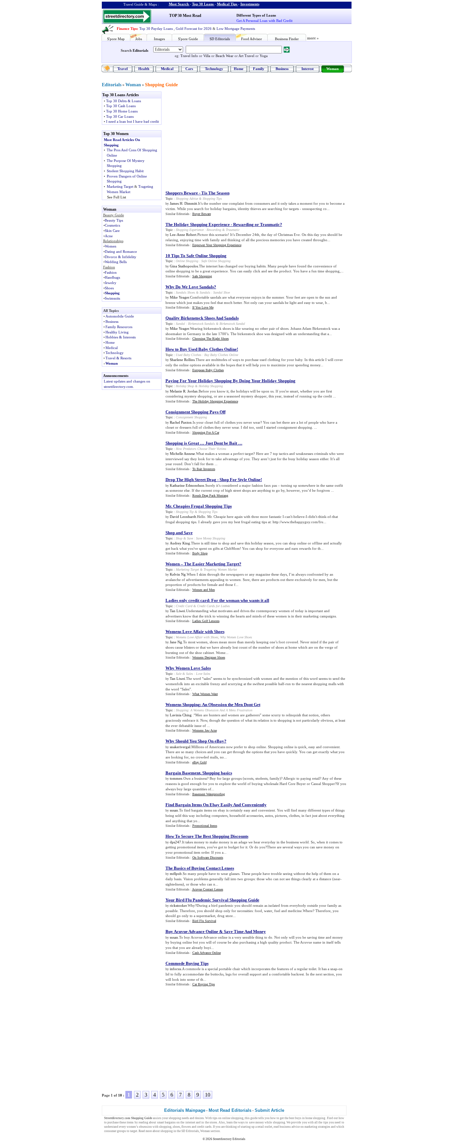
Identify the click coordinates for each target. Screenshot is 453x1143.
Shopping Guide (161, 84)
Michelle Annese (182, 454)
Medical (167, 69)
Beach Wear (224, 56)
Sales (189, 674)
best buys (295, 1118)
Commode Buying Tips (187, 963)
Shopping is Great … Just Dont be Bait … (203, 443)
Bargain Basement (182, 772)
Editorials (140, 50)
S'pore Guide (188, 39)
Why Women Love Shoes (236, 637)
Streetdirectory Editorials (229, 1139)
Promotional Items (204, 825)
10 (120, 1095)
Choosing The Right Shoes (210, 338)
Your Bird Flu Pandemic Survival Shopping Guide (212, 899)
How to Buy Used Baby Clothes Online (201, 349)
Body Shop (200, 553)
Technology (214, 69)
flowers (186, 1126)
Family (258, 69)
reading (143, 1122)
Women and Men (203, 590)
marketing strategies (317, 1126)
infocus (175, 969)
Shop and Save (179, 532)
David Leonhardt (183, 517)
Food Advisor (251, 39)
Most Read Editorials (230, 1110)
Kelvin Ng (178, 574)
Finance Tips (127, 29)
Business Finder (287, 39)
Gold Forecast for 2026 (194, 29)
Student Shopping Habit (125, 171)
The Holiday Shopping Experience (197, 224)
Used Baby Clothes (188, 355)
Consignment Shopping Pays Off (195, 411)
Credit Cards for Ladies (213, 606)
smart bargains (166, 1122)
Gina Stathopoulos (184, 266)
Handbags (112, 277)
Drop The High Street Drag (190, 479)
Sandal (180, 323)
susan (174, 810)
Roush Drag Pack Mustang (210, 495)
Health (143, 69)
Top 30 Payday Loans (156, 29)
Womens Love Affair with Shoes (195, 631)
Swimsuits (112, 298)
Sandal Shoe (221, 292)
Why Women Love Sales (188, 668)
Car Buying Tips (203, 984)
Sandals (205, 292)
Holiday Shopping (211, 386)
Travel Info (189, 56)
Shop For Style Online (240, 479)
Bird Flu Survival (204, 921)
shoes (176, 1126)
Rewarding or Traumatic (256, 224)
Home (238, 69)
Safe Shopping (202, 276)
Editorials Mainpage (184, 1110)
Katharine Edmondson (187, 485)
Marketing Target (120, 186)
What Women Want (205, 694)
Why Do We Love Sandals (189, 286)
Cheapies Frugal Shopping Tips (202, 506)
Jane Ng (176, 642)
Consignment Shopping (191, 417)
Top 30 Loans (203, 4)
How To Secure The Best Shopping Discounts (206, 836)
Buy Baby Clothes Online (221, 355)
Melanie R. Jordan (184, 391)
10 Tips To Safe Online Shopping (196, 255)
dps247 (175, 842)
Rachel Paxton (181, 422)
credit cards (204, 1126)
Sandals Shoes (185, 292)
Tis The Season (215, 192)
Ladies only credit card (187, 600)
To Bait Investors (203, 469)
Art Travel (246, 56)
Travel (122, 69)
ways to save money (251, 1122)
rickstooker (178, 905)
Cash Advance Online (206, 953)
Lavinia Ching (181, 715)
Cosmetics (112, 225)
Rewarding (214, 230)
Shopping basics (217, 772)
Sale (178, 674)
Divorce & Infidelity (120, 257)
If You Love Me (203, 307)
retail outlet (264, 1126)
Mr (168, 506)
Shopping (112, 293)
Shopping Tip (185, 512)
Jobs (138, 39)
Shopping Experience (190, 230)
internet (190, 1122)
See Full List (116, 197)
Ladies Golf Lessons (206, 621)
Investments (249, 4)
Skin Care (112, 231)
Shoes (109, 288)
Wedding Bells (116, 262)
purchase (113, 1122)
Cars (189, 69)
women (131, 1126)
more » (313, 38)
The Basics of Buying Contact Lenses (199, 868)
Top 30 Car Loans (120, 116)
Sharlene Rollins (182, 360)
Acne (109, 236)
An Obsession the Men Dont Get (231, 704)
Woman (332, 69)
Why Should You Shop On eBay (194, 741)
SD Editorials (220, 39)
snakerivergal (180, 747)
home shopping (315, 1118)
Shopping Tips (212, 198)
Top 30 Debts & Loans (123, 101)
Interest (307, 69)
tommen (176, 778)
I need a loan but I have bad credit (132, 121)
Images (159, 39)
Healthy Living (117, 332)
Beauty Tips (114, 220)
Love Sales (203, 674)
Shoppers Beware (181, 192)
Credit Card (184, 606)
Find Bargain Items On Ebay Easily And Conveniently (216, 804)
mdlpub (176, 874)
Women (110, 246)
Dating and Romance (121, 251)
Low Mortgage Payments (236, 29)
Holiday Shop (185, 386)
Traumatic (232, 230)
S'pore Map (116, 39)
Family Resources (118, 327)
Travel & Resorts (118, 358)
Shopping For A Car (205, 432)
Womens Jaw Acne (204, 730)
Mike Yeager (179, 297)
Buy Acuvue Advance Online (191, 931)
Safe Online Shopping (215, 261)
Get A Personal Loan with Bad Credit (264, 21)
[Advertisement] (220, 138)
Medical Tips (227, 4)
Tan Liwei (177, 611)
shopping (175, 1118)
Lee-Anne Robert (183, 235)
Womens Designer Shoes (208, 657)
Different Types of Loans (256, 15)
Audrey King (180, 543)
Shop (179, 538)
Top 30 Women (116, 133)
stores (213, 1122)
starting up (248, 1126)
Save (190, 538)
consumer (110, 1131)
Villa (206, 56)
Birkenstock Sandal (232, 323)
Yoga (264, 56)
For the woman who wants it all (240, 600)
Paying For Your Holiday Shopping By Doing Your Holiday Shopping (230, 380)
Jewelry (110, 283)
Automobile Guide (119, 316)
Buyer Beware (201, 214)
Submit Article (269, 1110)
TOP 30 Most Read (185, 15)
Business (282, 69)
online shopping (232, 1118)
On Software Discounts (207, 857)
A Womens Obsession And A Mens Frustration (221, 710)
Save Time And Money (245, 931)
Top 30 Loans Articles (120, 95)
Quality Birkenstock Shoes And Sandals (202, 318)
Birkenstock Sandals (201, 323)
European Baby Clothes (208, 370)
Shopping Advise (187, 198)
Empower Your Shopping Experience (216, 245)
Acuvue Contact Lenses (207, 889)
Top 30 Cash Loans (121, 106)
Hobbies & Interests (120, 337)
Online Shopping (187, 261)
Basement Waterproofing (208, 794)
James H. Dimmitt (183, 203)
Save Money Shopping (210, 538)
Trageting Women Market (220, 569)
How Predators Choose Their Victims (201, 449)
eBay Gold (199, 762)
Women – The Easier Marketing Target (202, 563)
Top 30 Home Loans (122, 111)
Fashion (111, 272)
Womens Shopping (182, 704)
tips (215, 1118)
